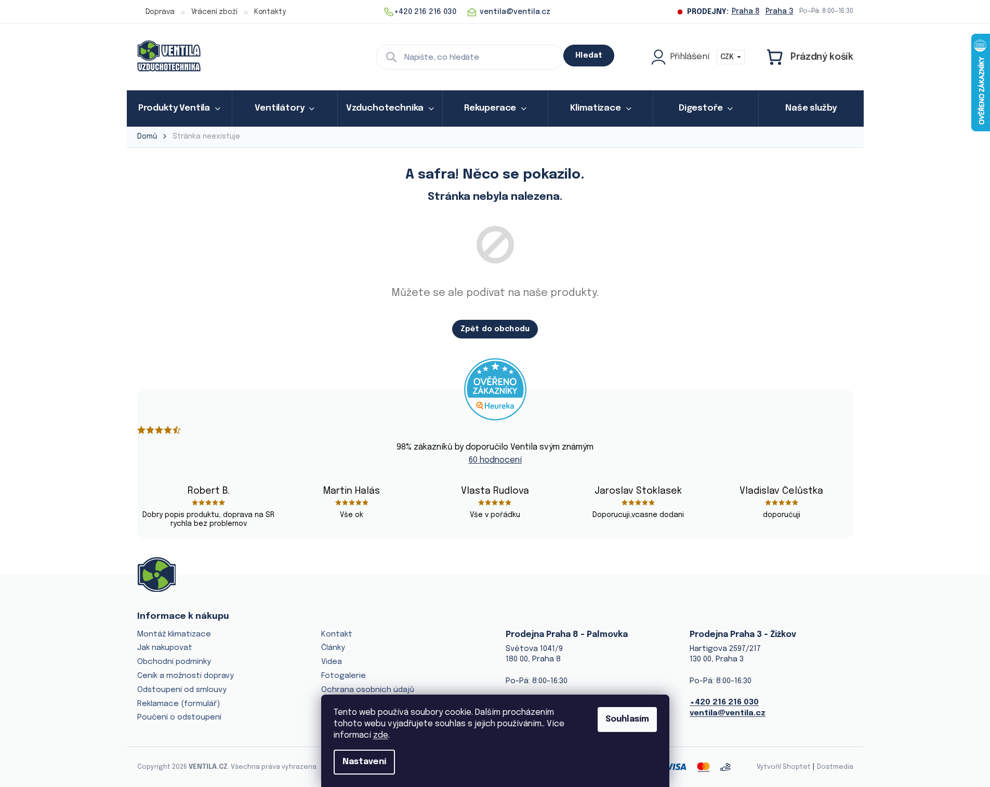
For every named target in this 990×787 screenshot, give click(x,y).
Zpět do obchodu (495, 329)
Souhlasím (627, 719)
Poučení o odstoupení (179, 717)
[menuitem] (179, 108)
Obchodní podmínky (174, 662)
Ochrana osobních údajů (367, 690)
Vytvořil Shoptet (784, 767)
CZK (728, 57)
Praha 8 (746, 11)
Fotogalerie (343, 676)
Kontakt (336, 634)
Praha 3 (779, 11)
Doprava (160, 12)
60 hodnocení (495, 460)
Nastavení (364, 761)
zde (380, 735)
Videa (331, 662)
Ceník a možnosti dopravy (185, 676)
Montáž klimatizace (174, 634)
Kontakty (270, 12)
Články (333, 648)
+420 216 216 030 (724, 702)
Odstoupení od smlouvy (182, 690)
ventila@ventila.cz (727, 713)
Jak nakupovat (164, 648)
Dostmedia (835, 767)
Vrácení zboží (214, 12)
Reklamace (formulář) (178, 704)
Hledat (588, 55)
